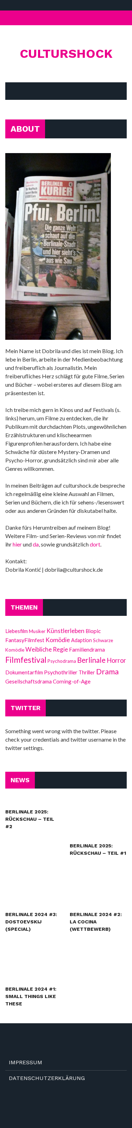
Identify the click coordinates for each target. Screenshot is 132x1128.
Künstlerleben (65, 630)
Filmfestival (25, 660)
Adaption (81, 640)
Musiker (37, 631)
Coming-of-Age (71, 681)
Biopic (93, 631)
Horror (116, 660)
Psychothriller (60, 672)
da (36, 544)
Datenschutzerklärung (47, 1078)
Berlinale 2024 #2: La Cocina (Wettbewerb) (96, 922)
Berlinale (91, 660)
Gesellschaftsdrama (28, 681)
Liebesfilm (16, 631)
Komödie (57, 640)
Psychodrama (62, 661)
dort (95, 544)
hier (17, 544)
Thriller (86, 672)
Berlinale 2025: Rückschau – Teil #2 (29, 819)
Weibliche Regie (46, 649)
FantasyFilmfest (24, 640)
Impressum (25, 1062)
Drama (107, 671)
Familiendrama (87, 649)
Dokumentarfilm (24, 672)
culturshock (66, 53)
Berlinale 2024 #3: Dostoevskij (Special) (31, 922)
